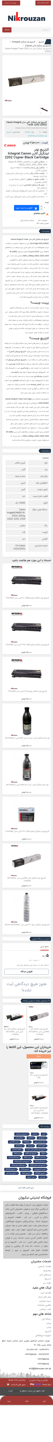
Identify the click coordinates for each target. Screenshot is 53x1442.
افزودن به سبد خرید (26, 208)
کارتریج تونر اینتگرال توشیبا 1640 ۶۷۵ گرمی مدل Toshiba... (26, 644)
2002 (43, 1154)
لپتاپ (49, 1327)
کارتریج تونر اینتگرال (21, 1134)
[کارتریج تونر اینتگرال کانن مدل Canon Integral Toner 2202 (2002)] (26, 79)
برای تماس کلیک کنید (26, 1187)
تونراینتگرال (19, 1146)
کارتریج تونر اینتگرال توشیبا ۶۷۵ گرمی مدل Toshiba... (26, 691)
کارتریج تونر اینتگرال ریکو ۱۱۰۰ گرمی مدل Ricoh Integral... (26, 924)
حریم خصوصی (45, 1301)
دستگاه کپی (46, 1319)
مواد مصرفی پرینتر (40, 1142)
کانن (43, 1134)
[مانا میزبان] (8, 1384)
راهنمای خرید (45, 1293)
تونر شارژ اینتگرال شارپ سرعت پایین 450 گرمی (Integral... (27, 738)
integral (26, 1142)
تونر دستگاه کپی (14, 1142)
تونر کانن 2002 (40, 1157)
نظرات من (47, 1283)
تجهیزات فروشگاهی (43, 1335)
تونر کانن (42, 1177)
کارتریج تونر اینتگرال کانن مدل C (35, 1150)
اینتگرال (35, 1134)
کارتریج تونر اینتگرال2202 (37, 1165)
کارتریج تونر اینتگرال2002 (22, 1161)
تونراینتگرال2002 (40, 1161)
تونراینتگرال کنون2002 (18, 1165)
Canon (27, 132)
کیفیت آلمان (41, 1146)
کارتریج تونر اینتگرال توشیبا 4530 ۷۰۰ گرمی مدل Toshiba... (26, 598)
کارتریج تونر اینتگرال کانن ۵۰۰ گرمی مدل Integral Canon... (14, 1032)
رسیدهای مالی (45, 1275)
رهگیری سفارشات (44, 1305)
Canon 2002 (16, 1150)
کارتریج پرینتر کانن (11, 1173)
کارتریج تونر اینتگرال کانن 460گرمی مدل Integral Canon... (26, 879)
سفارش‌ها (47, 1270)
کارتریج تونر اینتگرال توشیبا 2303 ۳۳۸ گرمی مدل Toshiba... (26, 831)
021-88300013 (43, 3)
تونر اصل (30, 1146)
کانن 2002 (27, 1157)
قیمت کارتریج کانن (39, 1169)
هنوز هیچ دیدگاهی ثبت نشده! (27, 987)
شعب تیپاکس (45, 1309)
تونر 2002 (17, 1154)
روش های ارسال (44, 1297)
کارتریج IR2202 (10, 1169)
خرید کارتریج (30, 1177)
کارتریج (48, 1331)
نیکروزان (16, 1391)
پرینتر (49, 1323)
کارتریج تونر (41, 1138)
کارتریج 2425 (26, 1173)
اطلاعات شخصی (44, 1266)
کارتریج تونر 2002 (30, 1154)
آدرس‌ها (48, 1279)
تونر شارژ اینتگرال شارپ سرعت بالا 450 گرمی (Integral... (26, 784)
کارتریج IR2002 (40, 1173)
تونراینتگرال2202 (13, 1157)
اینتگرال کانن (19, 1138)
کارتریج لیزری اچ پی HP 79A (39, 1076)
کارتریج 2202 (25, 1169)
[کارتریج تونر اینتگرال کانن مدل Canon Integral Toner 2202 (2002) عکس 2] (44, 109)
